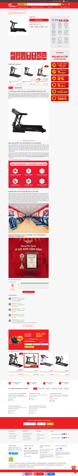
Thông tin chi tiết (28, 456)
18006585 (27, 147)
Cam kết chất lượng (12, 438)
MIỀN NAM (66, 388)
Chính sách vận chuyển (27, 438)
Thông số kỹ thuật (18, 87)
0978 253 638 (14, 448)
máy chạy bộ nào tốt (59, 465)
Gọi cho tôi (50, 423)
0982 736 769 (15, 450)
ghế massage (17, 463)
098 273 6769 (39, 24)
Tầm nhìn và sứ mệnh (13, 434)
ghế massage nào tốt (62, 463)
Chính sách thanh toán (27, 434)
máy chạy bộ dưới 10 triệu (21, 466)
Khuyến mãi (50, 7)
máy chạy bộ (23, 463)
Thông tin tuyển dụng (41, 434)
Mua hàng (39, 20)
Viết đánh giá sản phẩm (29, 291)
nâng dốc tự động (30, 466)
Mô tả (11, 87)
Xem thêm (59, 46)
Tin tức (38, 433)
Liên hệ (38, 439)
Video (38, 436)
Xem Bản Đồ (11, 399)
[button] (47, 75)
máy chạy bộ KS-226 (32, 154)
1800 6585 (38, 22)
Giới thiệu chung (12, 433)
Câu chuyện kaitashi (65, 7)
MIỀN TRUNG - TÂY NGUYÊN (57, 388)
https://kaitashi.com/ (16, 148)
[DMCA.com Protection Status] (10, 459)
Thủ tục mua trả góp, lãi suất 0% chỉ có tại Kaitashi (20, 159)
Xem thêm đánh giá (28, 325)
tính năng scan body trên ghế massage (38, 465)
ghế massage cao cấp (13, 465)
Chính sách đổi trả (26, 436)
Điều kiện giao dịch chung (27, 433)
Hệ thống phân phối (40, 438)
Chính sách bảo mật (12, 436)
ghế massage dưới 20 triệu (41, 463)
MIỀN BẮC (48, 388)
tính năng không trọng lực (50, 465)
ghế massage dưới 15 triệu (31, 463)
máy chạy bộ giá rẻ (12, 466)
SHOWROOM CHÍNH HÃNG (23, 7)
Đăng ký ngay (29, 346)
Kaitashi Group (13, 147)
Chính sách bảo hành (26, 439)
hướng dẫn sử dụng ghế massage (24, 465)
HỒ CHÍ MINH (41, 388)
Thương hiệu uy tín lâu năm (37, 7)
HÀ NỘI (35, 388)
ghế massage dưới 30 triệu (52, 463)
